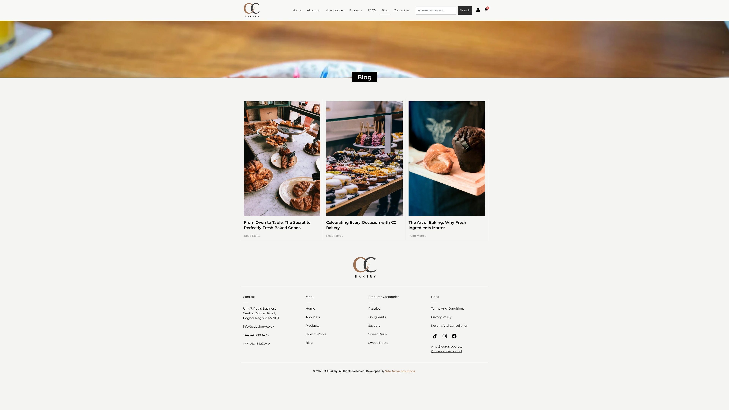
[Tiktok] (435, 336)
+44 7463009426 (256, 335)
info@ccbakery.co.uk (258, 326)
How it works (334, 10)
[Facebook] (454, 336)
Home (297, 10)
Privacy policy (441, 317)
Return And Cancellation (449, 325)
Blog (385, 10)
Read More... (252, 235)
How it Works (316, 334)
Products (355, 10)
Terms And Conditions (448, 308)
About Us (313, 317)
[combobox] (436, 10)
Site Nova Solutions (400, 371)
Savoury (374, 325)
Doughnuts (377, 317)
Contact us (401, 10)
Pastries (374, 308)
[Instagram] (444, 336)
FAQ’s (372, 10)
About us (313, 10)
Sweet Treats (378, 343)
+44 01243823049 (256, 343)
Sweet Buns (377, 334)
